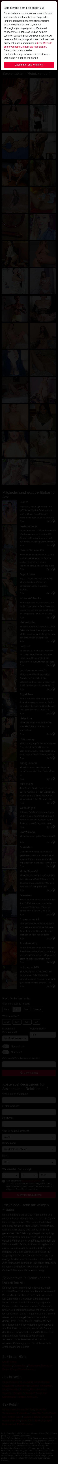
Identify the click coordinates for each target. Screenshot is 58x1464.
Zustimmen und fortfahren (29, 64)
